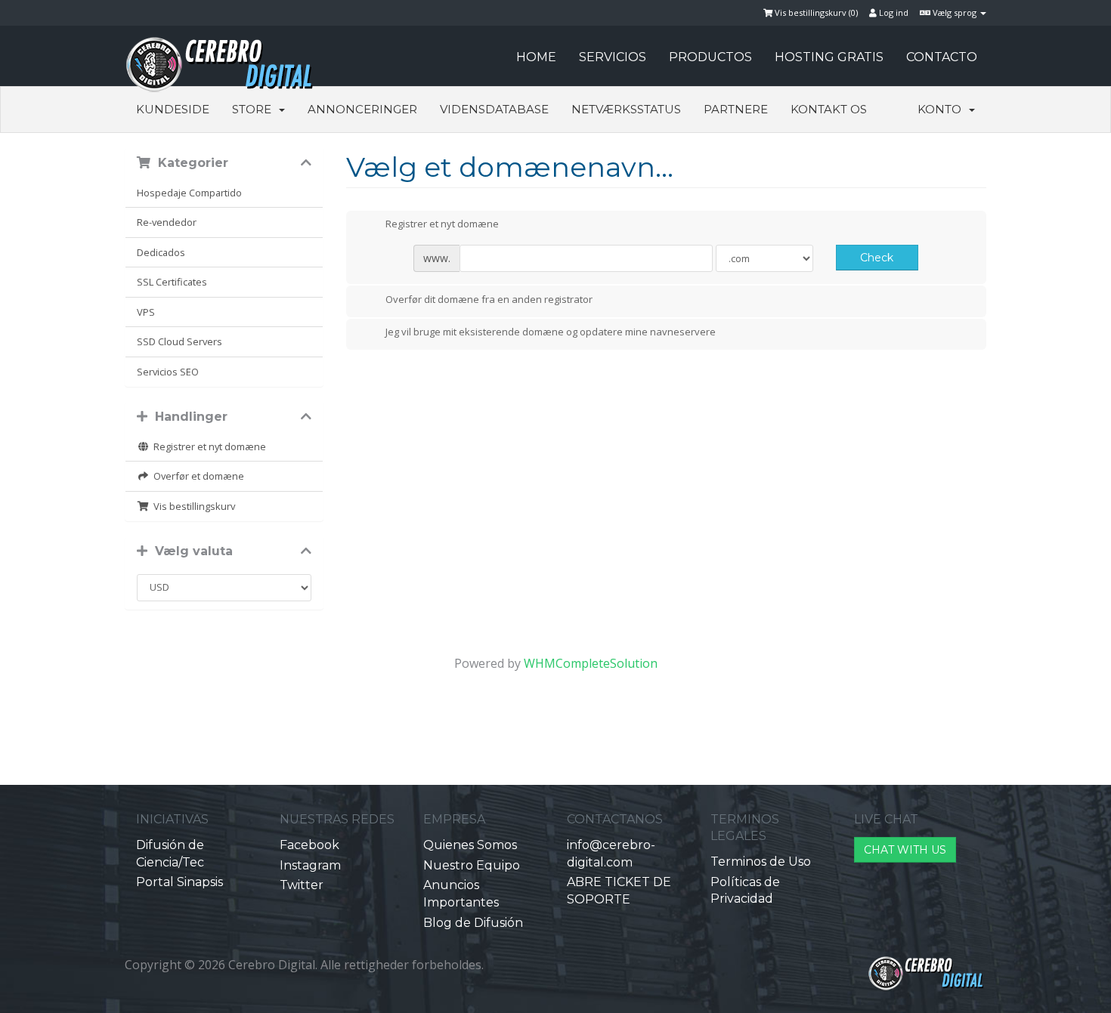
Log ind (892, 12)
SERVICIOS (612, 57)
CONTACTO (941, 57)
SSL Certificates (172, 282)
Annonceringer (362, 109)
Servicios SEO (168, 371)
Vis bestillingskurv (192, 506)
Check (876, 257)
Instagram (310, 865)
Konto (942, 109)
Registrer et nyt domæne (207, 446)
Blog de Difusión (473, 923)
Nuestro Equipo (471, 865)
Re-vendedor (167, 222)
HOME (536, 57)
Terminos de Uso (760, 861)
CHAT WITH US (905, 850)
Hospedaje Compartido (189, 192)
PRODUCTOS (710, 57)
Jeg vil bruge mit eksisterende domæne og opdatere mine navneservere (550, 332)
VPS (146, 312)
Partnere (736, 109)
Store (254, 109)
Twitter (301, 885)
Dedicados (161, 252)
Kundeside (172, 109)
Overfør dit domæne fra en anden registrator (489, 299)
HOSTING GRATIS (829, 57)
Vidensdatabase (494, 109)
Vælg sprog (954, 12)
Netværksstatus (626, 109)
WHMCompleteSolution (591, 663)
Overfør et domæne (196, 476)
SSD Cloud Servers (179, 341)
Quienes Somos (470, 845)
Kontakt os (829, 109)
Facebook (309, 845)
